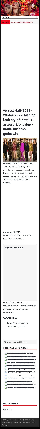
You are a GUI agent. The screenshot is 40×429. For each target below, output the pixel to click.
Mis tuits (7, 409)
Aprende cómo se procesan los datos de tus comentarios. (19, 308)
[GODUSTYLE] (20, 8)
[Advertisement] (20, 47)
